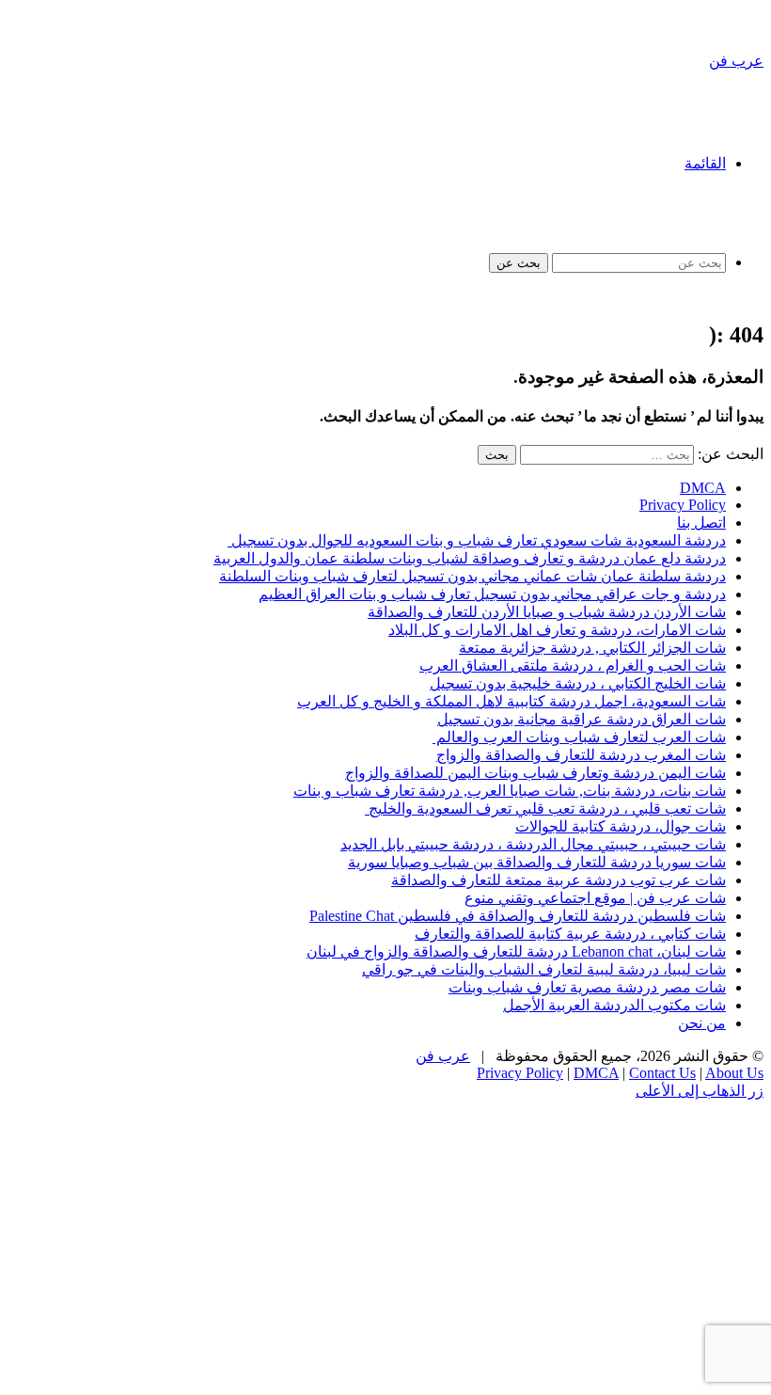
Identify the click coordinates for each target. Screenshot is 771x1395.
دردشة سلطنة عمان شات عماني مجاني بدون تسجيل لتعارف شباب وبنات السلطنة (472, 576)
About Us (734, 1073)
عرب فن (443, 1056)
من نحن (702, 1023)
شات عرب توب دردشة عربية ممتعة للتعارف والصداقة (558, 880)
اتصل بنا (701, 523)
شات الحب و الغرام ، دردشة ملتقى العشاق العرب (572, 666)
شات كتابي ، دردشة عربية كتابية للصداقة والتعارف (570, 934)
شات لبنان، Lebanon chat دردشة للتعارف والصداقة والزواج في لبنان (516, 951)
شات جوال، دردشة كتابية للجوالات (620, 826)
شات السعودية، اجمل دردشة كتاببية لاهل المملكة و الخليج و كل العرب (511, 701)
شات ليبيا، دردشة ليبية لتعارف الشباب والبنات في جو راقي (544, 969)
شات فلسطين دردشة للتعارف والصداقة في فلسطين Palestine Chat (517, 916)
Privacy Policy (682, 505)
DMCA (703, 488)
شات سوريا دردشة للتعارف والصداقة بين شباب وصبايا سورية (537, 862)
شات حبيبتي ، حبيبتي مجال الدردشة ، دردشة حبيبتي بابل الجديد (533, 844)
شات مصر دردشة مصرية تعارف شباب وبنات (587, 987)
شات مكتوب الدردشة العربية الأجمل (614, 1005)
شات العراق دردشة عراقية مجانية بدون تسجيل (581, 719)
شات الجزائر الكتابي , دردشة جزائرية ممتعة (592, 648)
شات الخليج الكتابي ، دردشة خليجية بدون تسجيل (578, 683)
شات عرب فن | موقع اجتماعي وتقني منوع (595, 898)
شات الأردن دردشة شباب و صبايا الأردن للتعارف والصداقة (547, 612)
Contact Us (662, 1073)
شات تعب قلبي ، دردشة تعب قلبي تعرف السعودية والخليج (545, 808)
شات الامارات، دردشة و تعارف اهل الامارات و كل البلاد (557, 630)
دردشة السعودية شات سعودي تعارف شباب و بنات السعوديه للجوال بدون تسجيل (477, 540)
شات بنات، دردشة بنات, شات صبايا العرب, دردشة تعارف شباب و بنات (509, 791)
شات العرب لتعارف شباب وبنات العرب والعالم (579, 737)
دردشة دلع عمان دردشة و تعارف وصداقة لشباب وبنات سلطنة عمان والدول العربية (469, 558)
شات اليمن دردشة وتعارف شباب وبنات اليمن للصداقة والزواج (535, 773)
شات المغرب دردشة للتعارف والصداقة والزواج (581, 755)
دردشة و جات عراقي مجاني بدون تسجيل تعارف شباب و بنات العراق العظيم (492, 594)
